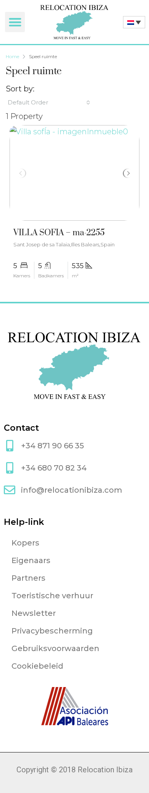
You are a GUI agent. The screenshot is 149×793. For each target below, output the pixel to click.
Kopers (25, 542)
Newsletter (33, 613)
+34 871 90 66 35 (52, 445)
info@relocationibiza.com (71, 490)
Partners (28, 578)
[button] (15, 22)
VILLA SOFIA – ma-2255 (59, 233)
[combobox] (48, 102)
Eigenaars (30, 560)
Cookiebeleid (37, 666)
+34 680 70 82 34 (54, 467)
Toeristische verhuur (52, 595)
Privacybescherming (52, 630)
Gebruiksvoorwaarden (55, 648)
